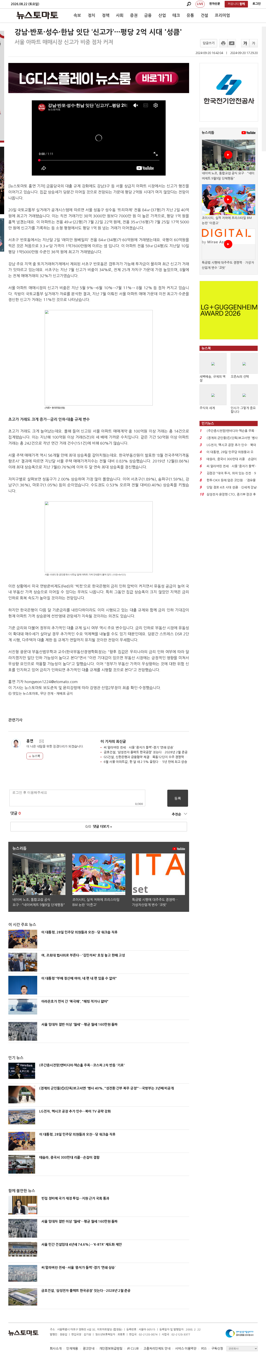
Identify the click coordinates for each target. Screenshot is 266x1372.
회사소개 (56, 1348)
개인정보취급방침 (110, 1348)
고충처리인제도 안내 (156, 1348)
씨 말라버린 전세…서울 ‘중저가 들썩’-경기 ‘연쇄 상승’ (139, 747)
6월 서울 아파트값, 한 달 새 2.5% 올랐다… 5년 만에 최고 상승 (145, 761)
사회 (119, 15)
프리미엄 (222, 15)
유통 (190, 15)
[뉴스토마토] (37, 15)
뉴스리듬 (208, 132)
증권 (134, 15)
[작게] (253, 43)
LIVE (200, 3)
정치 (91, 15)
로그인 (256, 3)
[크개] (245, 43)
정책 (105, 15)
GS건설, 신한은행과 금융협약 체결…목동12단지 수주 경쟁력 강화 (147, 757)
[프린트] (223, 43)
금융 (148, 15)
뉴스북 (35, 756)
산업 (162, 15)
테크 (176, 15)
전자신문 (214, 3)
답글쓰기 (208, 43)
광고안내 (88, 1348)
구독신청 (217, 1348)
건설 (204, 15)
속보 (77, 15)
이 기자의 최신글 (113, 741)
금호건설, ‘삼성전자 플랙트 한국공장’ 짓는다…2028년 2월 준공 (145, 752)
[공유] (232, 43)
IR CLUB (133, 1348)
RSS (204, 1348)
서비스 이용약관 (185, 1348)
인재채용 (72, 1348)
